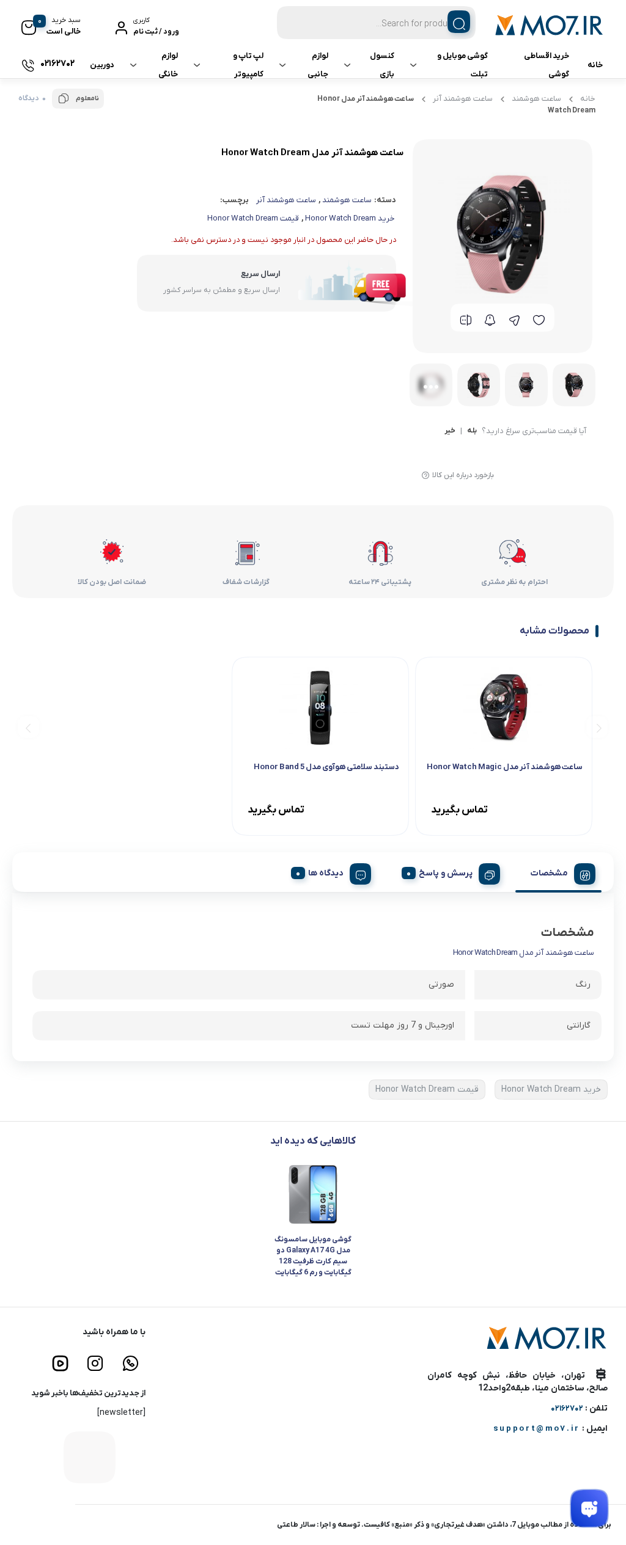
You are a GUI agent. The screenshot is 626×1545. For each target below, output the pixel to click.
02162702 (567, 1408)
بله (472, 431)
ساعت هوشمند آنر (463, 98)
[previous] (597, 726)
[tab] (558, 871)
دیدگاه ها (326, 873)
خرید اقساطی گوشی (546, 65)
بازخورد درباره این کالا (463, 475)
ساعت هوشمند (536, 98)
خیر (449, 431)
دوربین (102, 65)
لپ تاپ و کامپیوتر (248, 65)
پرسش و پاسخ (446, 873)
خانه (595, 65)
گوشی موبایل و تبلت (462, 65)
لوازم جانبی (317, 65)
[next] (28, 726)
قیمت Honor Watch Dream (253, 218)
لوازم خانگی (168, 65)
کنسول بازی (382, 65)
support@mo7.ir (536, 1428)
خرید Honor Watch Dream (350, 218)
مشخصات (549, 873)
